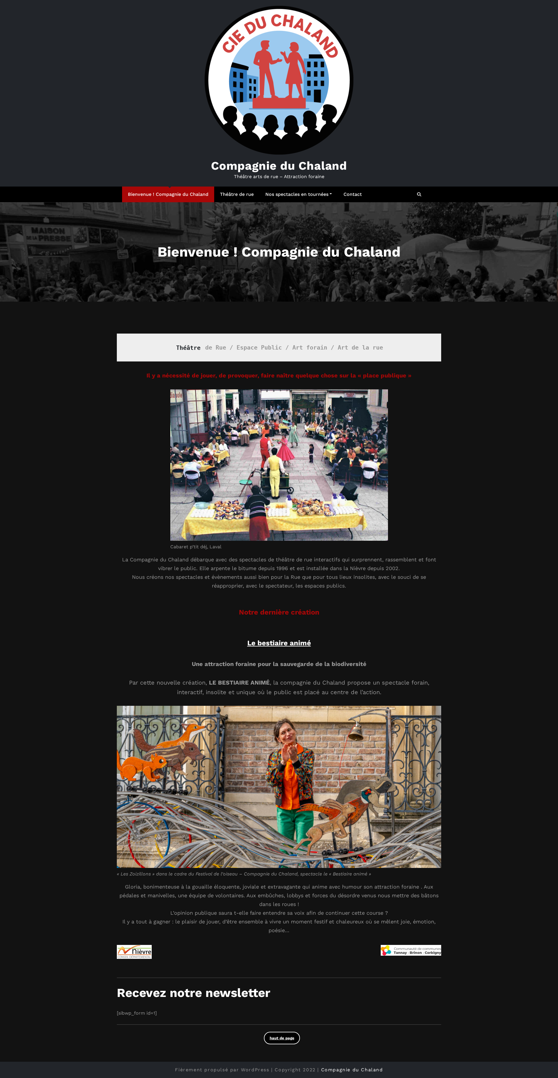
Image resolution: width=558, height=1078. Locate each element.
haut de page (282, 1038)
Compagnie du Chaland (279, 166)
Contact (353, 194)
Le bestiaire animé (279, 643)
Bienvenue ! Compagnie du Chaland (168, 194)
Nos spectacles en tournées (296, 194)
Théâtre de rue (237, 194)
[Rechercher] (419, 194)
